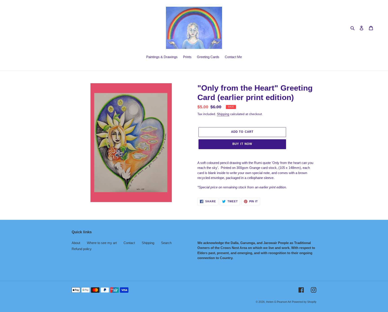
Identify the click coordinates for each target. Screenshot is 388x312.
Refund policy (82, 249)
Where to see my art (102, 243)
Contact (129, 243)
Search (166, 243)
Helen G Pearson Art (278, 301)
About (76, 243)
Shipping (223, 114)
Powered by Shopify (304, 301)
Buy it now (242, 144)
